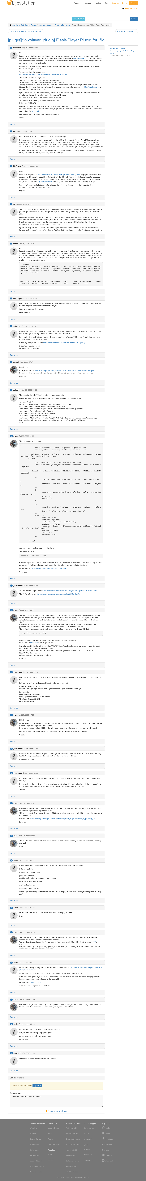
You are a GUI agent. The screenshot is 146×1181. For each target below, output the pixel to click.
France (75, 1172)
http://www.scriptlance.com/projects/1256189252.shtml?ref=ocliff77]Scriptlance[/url (64, 370)
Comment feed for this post (57, 1111)
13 (11, 672)
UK (70, 1172)
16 (11, 773)
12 (11, 610)
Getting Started (35, 1139)
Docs (106, 3)
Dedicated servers (72, 1161)
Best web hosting (72, 1133)
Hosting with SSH (72, 1150)
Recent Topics (79, 19)
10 (11, 436)
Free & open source (37, 1166)
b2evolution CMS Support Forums (24, 25)
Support (115, 3)
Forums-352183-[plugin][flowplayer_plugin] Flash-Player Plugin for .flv (122, 51)
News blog (105, 1150)
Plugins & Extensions (62, 25)
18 (11, 836)
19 (11, 860)
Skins (50, 1133)
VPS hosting (70, 1155)
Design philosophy (36, 1161)
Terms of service (36, 1172)
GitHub (108, 1128)
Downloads (86, 3)
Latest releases (53, 1128)
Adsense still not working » (126, 31)
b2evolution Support (46, 25)
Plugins (50, 1139)
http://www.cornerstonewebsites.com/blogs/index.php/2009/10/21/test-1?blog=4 (70, 590)
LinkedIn (108, 1144)
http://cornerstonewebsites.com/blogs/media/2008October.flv (58, 594)
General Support (130, 8)
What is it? (34, 1128)
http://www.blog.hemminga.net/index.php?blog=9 (48, 568)
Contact (50, 1160)
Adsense (87, 1149)
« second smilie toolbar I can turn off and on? (26, 31)
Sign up (134, 3)
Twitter (107, 1133)
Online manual (89, 1128)
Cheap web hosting (73, 1139)
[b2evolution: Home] (20, 3)
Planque (86, 1177)
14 (11, 715)
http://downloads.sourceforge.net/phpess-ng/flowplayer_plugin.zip (43, 74)
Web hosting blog (72, 1128)
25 (11, 1053)
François (79, 1177)
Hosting (98, 3)
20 (11, 908)
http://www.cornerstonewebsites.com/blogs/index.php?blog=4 (65, 343)
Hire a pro (88, 1139)
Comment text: (15, 1093)
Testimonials (34, 1155)
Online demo (34, 1150)
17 (11, 803)
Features (33, 1133)
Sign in (124, 3)
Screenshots (34, 1144)
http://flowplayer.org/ (80, 58)
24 (11, 1024)
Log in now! (37, 1086)
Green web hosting (73, 1144)
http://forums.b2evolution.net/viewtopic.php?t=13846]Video (59, 174)
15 (11, 749)
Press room (88, 1155)
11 (11, 586)
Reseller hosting (71, 1166)
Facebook (109, 1139)
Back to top (14, 124)
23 (11, 1000)
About (76, 3)
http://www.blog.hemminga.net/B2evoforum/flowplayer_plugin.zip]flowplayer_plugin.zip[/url (62, 818)
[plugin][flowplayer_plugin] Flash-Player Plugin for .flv (56, 40)
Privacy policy (88, 1160)
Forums (86, 1133)
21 (11, 932)
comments (35, 111)
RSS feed (108, 1155)
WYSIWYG (34, 642)
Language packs (54, 1144)
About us (51, 1154)
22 (11, 963)
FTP (94, 942)
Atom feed (109, 1161)
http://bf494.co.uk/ (34, 982)
